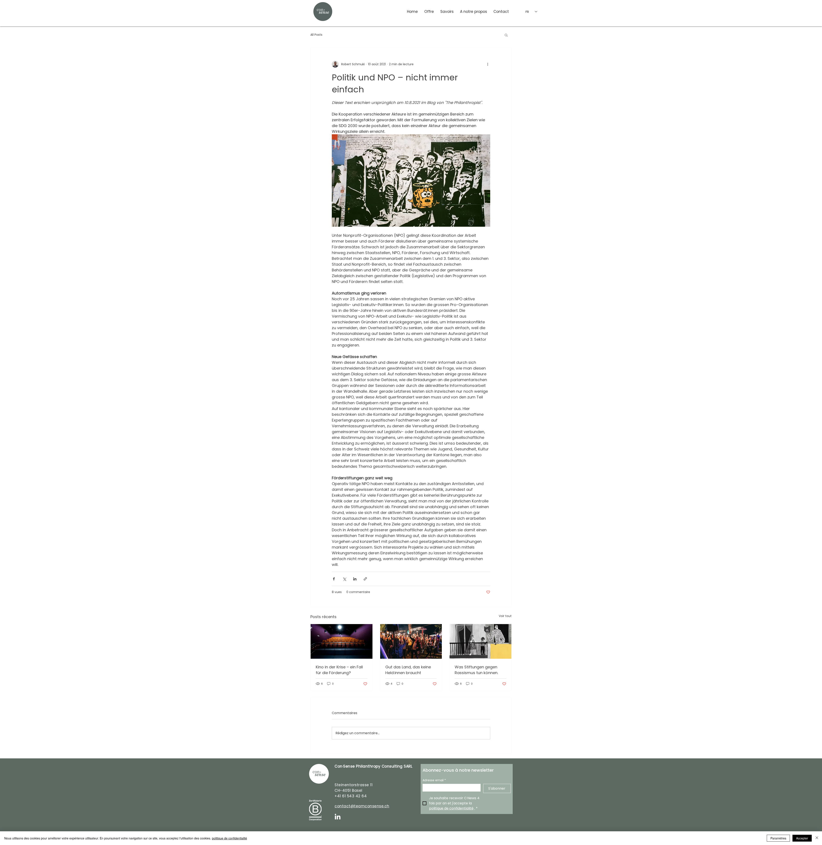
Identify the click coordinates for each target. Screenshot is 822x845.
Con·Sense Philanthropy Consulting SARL (373, 766)
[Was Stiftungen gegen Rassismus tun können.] (480, 641)
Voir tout (505, 616)
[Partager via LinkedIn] (355, 579)
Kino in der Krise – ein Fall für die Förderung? (339, 669)
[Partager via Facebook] (334, 579)
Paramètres (778, 838)
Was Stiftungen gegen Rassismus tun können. (476, 669)
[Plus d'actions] (487, 64)
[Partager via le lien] (365, 579)
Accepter (802, 838)
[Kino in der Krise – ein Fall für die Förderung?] (341, 641)
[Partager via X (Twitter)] (344, 579)
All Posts (316, 35)
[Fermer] (816, 838)
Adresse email (434, 780)
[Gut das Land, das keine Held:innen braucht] (411, 641)
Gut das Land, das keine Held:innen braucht (408, 669)
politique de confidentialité (229, 838)
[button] (506, 35)
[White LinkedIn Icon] (338, 816)
